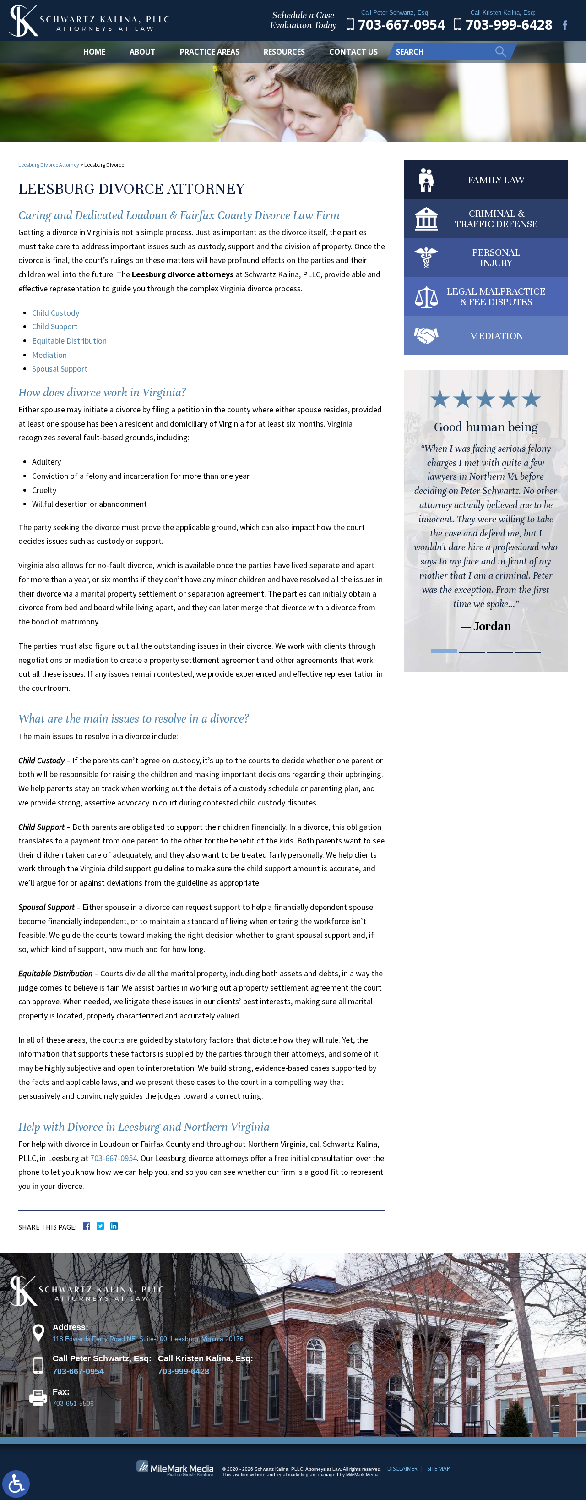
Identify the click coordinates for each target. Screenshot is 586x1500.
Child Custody (55, 312)
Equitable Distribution (69, 340)
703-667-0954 (113, 1158)
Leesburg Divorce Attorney (48, 164)
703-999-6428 (183, 1371)
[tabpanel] (486, 509)
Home (94, 52)
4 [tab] (528, 651)
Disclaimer (402, 1469)
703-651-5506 (73, 1403)
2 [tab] (472, 651)
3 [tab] (500, 651)
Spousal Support (59, 368)
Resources (284, 52)
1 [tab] (444, 651)
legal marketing (293, 1474)
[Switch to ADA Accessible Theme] (16, 1484)
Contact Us (353, 52)
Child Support (55, 326)
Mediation (49, 355)
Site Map (438, 1469)
